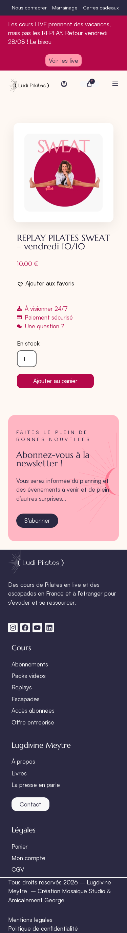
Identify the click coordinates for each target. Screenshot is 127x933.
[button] (45, 283)
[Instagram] (13, 627)
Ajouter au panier (55, 380)
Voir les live (63, 60)
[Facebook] (25, 627)
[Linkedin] (49, 627)
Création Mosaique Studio (71, 891)
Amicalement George (36, 900)
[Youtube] (37, 627)
